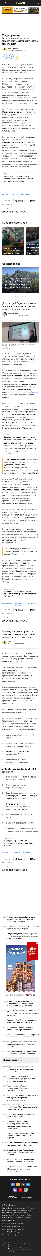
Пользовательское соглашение (18, 1245)
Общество (11, 51)
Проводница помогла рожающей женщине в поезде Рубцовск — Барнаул (20, 1135)
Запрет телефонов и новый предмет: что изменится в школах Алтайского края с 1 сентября (22, 936)
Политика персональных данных (18, 1243)
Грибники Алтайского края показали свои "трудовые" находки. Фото (22, 1021)
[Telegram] (6, 56)
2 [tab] (15, 297)
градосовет (7, 603)
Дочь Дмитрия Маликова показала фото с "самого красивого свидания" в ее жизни (23, 1013)
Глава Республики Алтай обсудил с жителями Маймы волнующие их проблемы (21, 1152)
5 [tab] (25, 297)
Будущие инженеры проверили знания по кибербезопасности (20, 1028)
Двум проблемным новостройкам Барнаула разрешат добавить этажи (20, 438)
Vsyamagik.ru (12, 718)
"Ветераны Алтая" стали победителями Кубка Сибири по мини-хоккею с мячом (20, 1088)
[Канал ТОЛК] (33, 201)
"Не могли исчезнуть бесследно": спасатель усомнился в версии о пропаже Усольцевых (18, 283)
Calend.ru (10, 109)
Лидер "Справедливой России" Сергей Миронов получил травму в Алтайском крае (23, 1169)
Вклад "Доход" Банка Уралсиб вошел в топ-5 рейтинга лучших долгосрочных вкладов (22, 1097)
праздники (25, 194)
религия (26, 852)
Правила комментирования (17, 1247)
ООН (15, 194)
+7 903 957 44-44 (10, 1223)
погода (5, 852)
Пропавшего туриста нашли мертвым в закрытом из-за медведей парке (23, 1035)
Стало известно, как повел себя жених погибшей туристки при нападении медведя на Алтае (20, 1003)
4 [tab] (22, 297)
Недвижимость (13, 316)
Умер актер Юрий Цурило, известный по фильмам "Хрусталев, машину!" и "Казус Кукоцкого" (22, 1107)
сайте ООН (20, 137)
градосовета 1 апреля (29, 392)
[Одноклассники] (17, 56)
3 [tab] (19, 297)
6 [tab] (29, 297)
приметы (16, 852)
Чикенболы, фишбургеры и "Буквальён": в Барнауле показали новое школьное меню (21, 1078)
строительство (34, 603)
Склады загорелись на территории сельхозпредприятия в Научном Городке (21, 1044)
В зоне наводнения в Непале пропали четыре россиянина (23, 1115)
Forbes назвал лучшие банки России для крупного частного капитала (22, 1052)
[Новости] (19, 201)
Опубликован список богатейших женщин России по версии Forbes (21, 1160)
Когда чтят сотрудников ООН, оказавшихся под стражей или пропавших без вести (18, 178)
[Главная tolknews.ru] (20, 2)
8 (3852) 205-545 (10, 1229)
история (5, 194)
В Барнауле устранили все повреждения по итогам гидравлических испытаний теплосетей (19, 1124)
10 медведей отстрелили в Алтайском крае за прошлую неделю (23, 927)
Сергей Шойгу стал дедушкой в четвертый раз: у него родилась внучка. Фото (20, 1069)
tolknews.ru (12, 1205)
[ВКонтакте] (11, 56)
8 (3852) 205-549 (10, 1232)
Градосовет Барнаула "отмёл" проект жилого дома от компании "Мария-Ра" (20, 593)
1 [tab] (12, 297)
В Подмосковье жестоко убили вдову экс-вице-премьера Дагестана (22, 1144)
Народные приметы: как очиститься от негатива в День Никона (18, 843)
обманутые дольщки (20, 604)
